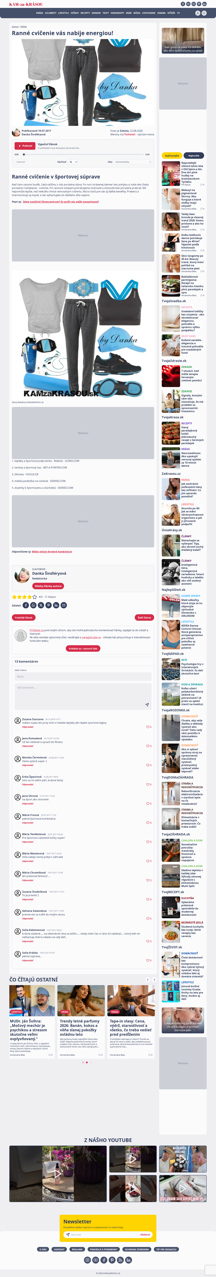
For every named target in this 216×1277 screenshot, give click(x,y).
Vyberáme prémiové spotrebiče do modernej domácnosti (189, 908)
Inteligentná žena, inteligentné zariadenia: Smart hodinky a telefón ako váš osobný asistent (192, 574)
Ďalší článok (144, 617)
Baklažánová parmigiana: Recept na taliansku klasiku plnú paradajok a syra (192, 284)
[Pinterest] (199, 4)
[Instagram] (193, 4)
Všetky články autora (48, 586)
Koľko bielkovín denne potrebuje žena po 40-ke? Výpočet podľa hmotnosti (191, 241)
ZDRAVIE (96, 13)
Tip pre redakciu (166, 1249)
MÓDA (136, 13)
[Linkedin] (204, 4)
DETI (184, 660)
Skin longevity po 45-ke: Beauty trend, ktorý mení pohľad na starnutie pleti (192, 262)
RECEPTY (85, 13)
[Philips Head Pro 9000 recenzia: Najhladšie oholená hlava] (183, 1159)
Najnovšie (193, 155)
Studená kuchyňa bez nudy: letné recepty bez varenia (192, 931)
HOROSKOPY (117, 13)
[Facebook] (183, 4)
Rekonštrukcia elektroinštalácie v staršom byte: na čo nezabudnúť (192, 797)
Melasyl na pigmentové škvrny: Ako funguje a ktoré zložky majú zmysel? (191, 197)
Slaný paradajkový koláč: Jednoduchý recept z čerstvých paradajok (192, 435)
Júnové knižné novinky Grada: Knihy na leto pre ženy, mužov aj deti (192, 992)
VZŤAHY (75, 13)
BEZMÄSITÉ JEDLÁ (192, 922)
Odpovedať (27, 727)
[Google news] (120, 1260)
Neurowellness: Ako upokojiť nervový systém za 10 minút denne (191, 459)
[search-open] (204, 13)
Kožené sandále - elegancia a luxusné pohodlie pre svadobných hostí (192, 346)
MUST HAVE (188, 336)
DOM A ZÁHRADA (192, 684)
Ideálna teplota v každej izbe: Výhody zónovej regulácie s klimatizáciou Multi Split (192, 878)
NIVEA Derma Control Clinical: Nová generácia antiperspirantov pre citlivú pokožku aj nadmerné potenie (192, 636)
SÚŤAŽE (171, 13)
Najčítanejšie (172, 155)
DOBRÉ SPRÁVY (190, 596)
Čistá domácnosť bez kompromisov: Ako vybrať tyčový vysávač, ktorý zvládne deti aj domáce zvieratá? (192, 967)
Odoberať (145, 1234)
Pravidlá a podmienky (103, 1249)
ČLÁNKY (186, 536)
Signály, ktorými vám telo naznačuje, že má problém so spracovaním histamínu (192, 403)
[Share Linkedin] (56, 605)
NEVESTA (186, 307)
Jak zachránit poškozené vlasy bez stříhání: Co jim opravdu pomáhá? (191, 490)
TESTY (106, 13)
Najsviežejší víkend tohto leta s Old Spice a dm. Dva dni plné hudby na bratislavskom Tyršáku (192, 172)
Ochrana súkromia (137, 1249)
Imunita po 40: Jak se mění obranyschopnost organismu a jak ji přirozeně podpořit (192, 516)
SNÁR (129, 13)
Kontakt (59, 1249)
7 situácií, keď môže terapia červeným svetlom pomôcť (191, 375)
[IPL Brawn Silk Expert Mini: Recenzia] (183, 1188)
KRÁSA (39, 13)
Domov (15, 26)
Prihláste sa (37, 630)
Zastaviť (21, 161)
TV (178, 13)
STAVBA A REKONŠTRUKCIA (192, 785)
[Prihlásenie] (197, 13)
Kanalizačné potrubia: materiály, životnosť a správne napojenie (189, 852)
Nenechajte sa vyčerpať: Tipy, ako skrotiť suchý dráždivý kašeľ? (192, 545)
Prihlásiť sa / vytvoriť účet (83, 648)
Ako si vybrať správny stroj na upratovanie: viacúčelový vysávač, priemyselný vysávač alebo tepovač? (191, 760)
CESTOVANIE (148, 13)
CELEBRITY (50, 13)
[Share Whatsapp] (33, 605)
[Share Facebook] (26, 605)
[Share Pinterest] (48, 605)
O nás (43, 1249)
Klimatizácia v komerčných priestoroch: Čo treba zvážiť (191, 822)
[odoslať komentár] (147, 704)
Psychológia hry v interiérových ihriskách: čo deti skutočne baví (192, 668)
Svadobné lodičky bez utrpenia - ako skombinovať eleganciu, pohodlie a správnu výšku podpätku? (192, 321)
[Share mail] (64, 605)
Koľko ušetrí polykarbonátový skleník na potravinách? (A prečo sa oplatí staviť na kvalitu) (192, 696)
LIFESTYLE (63, 13)
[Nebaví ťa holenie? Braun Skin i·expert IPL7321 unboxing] (133, 1188)
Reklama (77, 1249)
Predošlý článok (23, 617)
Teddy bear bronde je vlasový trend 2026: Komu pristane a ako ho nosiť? (192, 220)
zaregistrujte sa (91, 637)
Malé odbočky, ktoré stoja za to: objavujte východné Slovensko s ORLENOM (192, 607)
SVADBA (161, 13)
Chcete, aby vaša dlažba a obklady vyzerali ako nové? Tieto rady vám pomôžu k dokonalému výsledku (192, 730)
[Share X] (41, 605)
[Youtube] (188, 4)
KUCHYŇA (187, 898)
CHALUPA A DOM (191, 840)
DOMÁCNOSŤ (189, 716)
